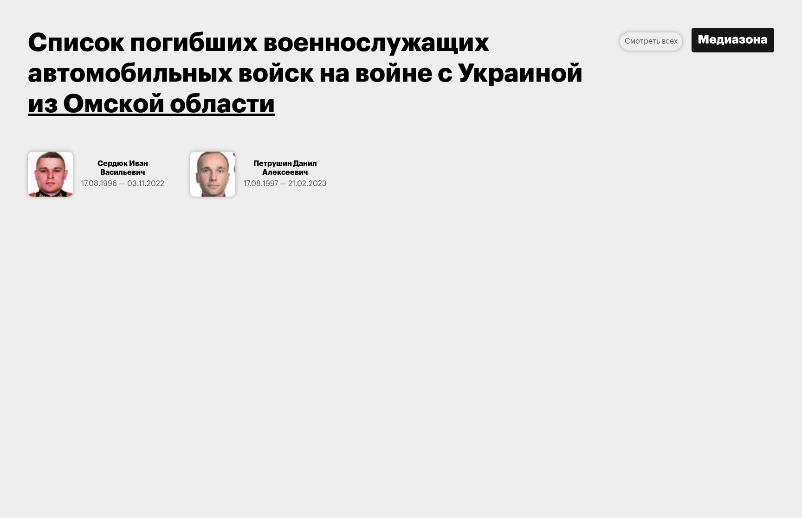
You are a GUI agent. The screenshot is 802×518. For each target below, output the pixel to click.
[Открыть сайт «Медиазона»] (733, 41)
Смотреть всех (651, 41)
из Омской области (151, 104)
